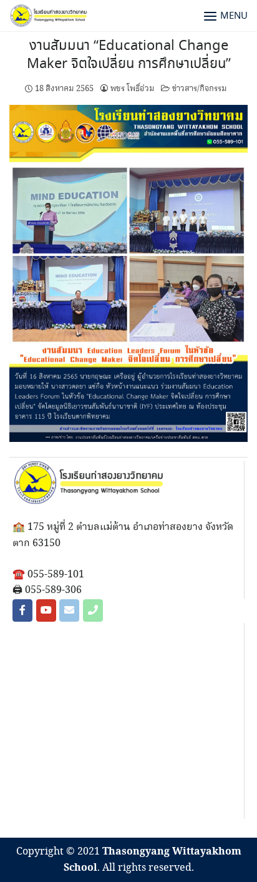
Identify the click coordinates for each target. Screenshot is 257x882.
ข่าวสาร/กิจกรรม (199, 88)
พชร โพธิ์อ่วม (132, 88)
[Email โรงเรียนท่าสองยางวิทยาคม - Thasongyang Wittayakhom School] (69, 610)
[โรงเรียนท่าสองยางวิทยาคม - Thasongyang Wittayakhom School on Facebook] (22, 610)
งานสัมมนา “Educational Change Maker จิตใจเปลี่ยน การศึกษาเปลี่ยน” (129, 55)
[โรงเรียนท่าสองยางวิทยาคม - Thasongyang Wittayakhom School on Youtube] (46, 610)
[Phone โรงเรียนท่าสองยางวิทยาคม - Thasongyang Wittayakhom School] (93, 610)
